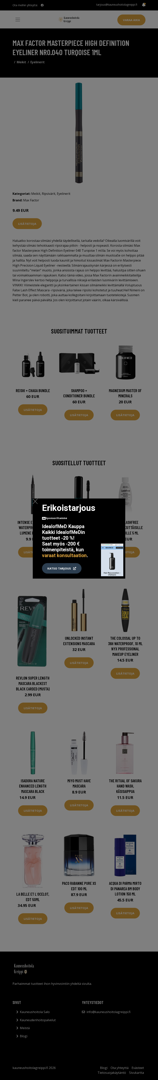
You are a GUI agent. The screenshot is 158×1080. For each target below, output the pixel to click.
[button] (62, 568)
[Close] (35, 501)
